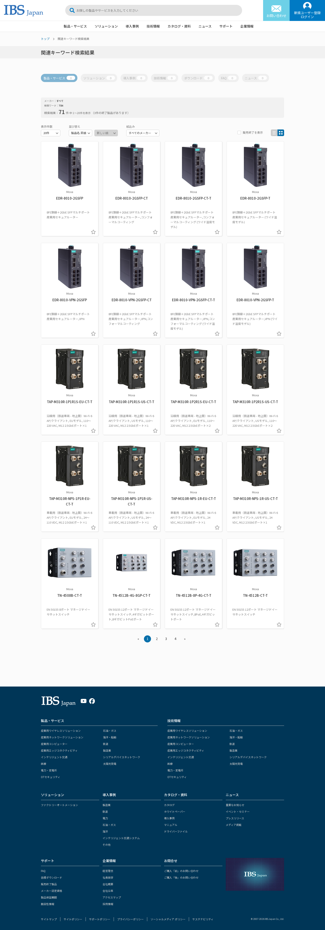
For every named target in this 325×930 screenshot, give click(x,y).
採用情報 (108, 904)
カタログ (169, 805)
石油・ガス (109, 730)
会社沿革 (108, 891)
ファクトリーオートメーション (59, 805)
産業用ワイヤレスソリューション (61, 730)
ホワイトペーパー (174, 811)
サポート (226, 26)
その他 (107, 844)
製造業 (107, 750)
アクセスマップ (112, 897)
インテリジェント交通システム (121, 838)
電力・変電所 (49, 770)
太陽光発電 (109, 763)
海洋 (105, 831)
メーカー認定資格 (51, 891)
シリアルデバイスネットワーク (121, 757)
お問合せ (170, 860)
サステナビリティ (202, 919)
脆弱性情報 (47, 904)
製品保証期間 (49, 897)
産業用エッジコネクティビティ (59, 750)
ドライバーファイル (176, 831)
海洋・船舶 (109, 737)
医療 (43, 763)
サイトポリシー (73, 919)
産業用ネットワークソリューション (62, 737)
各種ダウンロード (51, 877)
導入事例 (132, 26)
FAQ (227, 78)
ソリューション (106, 26)
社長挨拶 (108, 877)
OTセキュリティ (50, 777)
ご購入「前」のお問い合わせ (181, 871)
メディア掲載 (233, 825)
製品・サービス (75, 26)
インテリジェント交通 (54, 757)
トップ (45, 39)
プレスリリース (235, 818)
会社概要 (108, 884)
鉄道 (105, 744)
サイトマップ (49, 919)
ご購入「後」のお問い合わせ (181, 877)
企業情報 (247, 26)
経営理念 (108, 871)
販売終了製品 (49, 884)
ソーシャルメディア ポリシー (168, 919)
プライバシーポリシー (130, 919)
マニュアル (170, 825)
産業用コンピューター (54, 744)
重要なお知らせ (235, 805)
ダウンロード (196, 78)
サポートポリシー (99, 919)
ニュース (205, 26)
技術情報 (153, 26)
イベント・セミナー (238, 811)
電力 (105, 818)
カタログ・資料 (179, 26)
